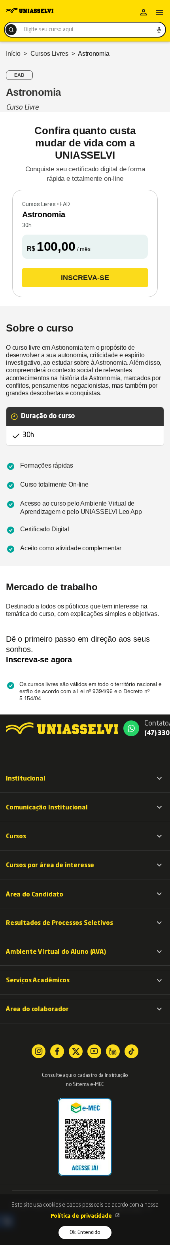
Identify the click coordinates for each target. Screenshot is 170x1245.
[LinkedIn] (113, 1051)
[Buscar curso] (11, 29)
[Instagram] (38, 1051)
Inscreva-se (85, 278)
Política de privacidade (82, 1216)
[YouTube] (94, 1051)
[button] (85, 778)
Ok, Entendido (85, 1232)
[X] (76, 1051)
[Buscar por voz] (158, 29)
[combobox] (85, 30)
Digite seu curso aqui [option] (48, 29)
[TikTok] (131, 1051)
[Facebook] (57, 1051)
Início (13, 53)
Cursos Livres (49, 53)
